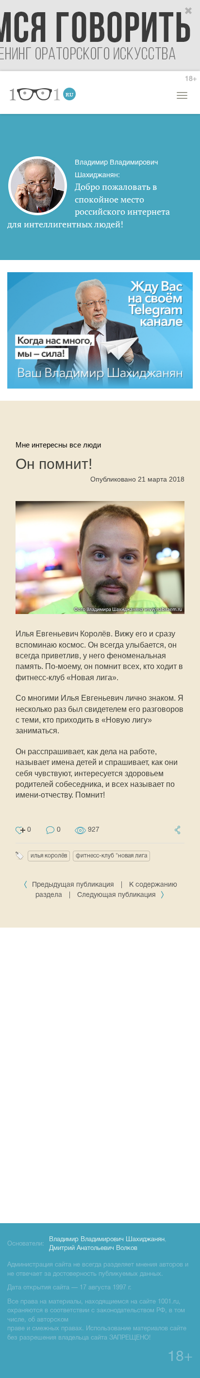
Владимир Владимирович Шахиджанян (107, 1240)
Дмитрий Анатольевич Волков (93, 1248)
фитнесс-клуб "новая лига (111, 855)
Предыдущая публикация (73, 885)
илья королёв (49, 855)
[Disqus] (100, 1073)
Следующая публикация (117, 895)
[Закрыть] (189, 11)
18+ (191, 79)
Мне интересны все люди (58, 445)
